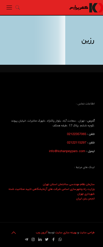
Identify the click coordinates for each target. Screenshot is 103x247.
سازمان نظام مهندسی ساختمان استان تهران (69, 184)
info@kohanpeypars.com (67, 151)
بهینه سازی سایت (66, 232)
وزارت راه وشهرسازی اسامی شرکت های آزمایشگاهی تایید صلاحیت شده (52, 189)
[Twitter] (46, 239)
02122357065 (76, 134)
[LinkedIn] (39, 239)
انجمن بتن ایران (85, 198)
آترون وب (42, 232)
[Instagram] (33, 239)
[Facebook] (53, 239)
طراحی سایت (87, 232)
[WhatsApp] (60, 239)
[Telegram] (26, 239)
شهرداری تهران (86, 193)
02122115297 (76, 142)
